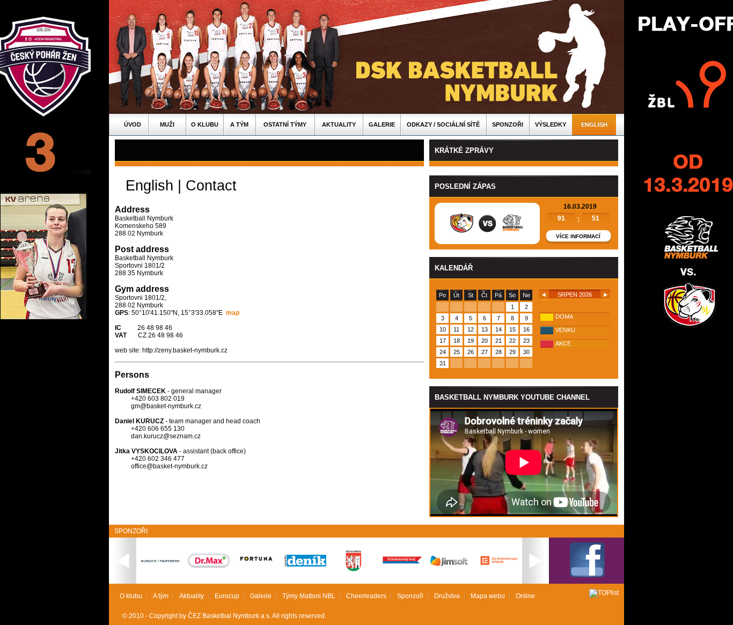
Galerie (382, 124)
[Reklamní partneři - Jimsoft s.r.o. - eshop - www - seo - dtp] (450, 566)
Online (525, 596)
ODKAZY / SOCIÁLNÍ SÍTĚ (443, 124)
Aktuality (339, 124)
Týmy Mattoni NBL (308, 596)
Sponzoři (507, 124)
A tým (239, 124)
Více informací (578, 236)
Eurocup (227, 596)
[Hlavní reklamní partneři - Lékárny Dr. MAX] (209, 565)
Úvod (132, 124)
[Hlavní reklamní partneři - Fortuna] (257, 566)
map (232, 313)
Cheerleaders (366, 596)
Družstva (447, 596)
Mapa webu (488, 596)
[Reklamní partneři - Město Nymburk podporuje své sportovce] (354, 569)
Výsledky (550, 124)
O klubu (204, 124)
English (594, 124)
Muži (167, 124)
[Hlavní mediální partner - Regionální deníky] (305, 564)
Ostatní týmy (284, 124)
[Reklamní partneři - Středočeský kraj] (402, 565)
